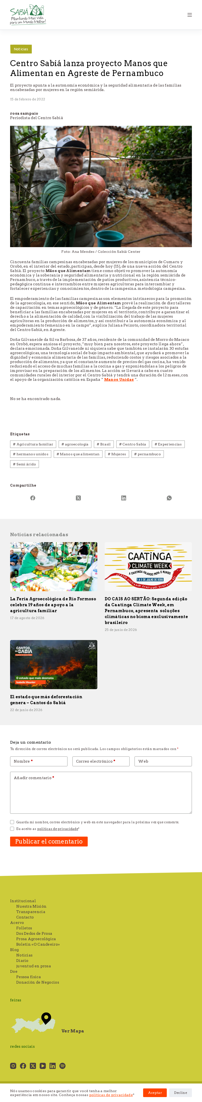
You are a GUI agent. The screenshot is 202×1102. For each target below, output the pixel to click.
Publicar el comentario (49, 841)
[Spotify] (62, 1066)
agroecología (75, 444)
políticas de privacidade (111, 1095)
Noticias (21, 49)
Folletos (24, 928)
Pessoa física (28, 977)
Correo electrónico (96, 761)
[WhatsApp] (169, 498)
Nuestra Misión (31, 906)
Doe (13, 971)
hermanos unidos (30, 454)
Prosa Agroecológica (36, 939)
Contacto (25, 917)
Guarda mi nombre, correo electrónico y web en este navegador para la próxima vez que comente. (97, 822)
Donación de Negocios (37, 982)
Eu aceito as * (47, 829)
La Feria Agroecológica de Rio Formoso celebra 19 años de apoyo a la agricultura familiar (53, 605)
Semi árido (24, 464)
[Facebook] (33, 498)
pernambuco (147, 454)
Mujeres (117, 454)
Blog (14, 950)
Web (143, 761)
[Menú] (189, 15)
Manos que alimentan (78, 454)
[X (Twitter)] (78, 498)
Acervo (17, 922)
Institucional (23, 901)
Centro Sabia (132, 444)
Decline (180, 1093)
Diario (22, 960)
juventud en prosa (33, 966)
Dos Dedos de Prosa (34, 933)
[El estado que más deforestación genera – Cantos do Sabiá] (53, 664)
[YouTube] (43, 1066)
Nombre (23, 761)
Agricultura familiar (33, 444)
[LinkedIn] (124, 498)
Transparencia (30, 912)
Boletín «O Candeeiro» (38, 944)
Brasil (104, 444)
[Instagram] (13, 1066)
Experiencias (168, 444)
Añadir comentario (34, 778)
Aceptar (155, 1093)
